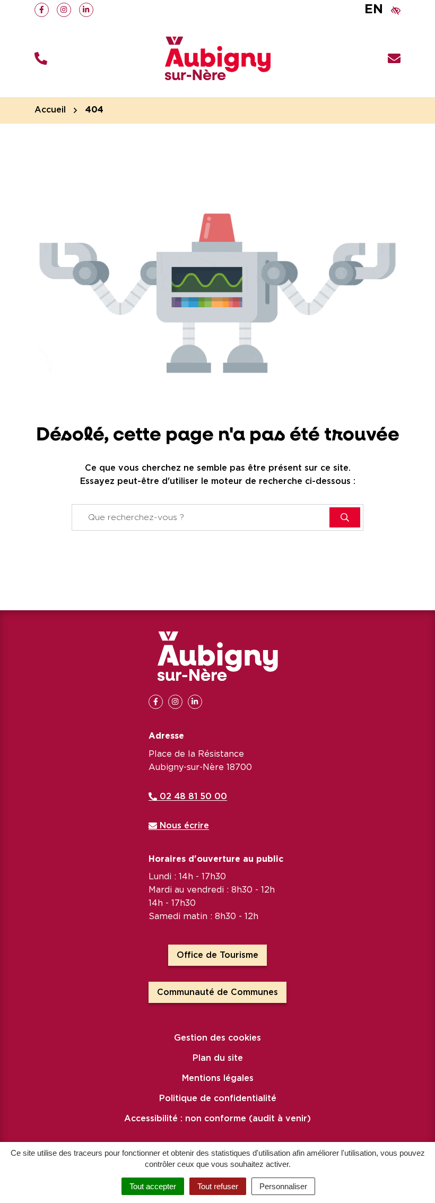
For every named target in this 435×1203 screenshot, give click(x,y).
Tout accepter (152, 1186)
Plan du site (218, 1058)
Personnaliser (283, 1186)
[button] (40, 58)
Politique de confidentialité (217, 1098)
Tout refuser (217, 1186)
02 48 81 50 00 (192, 796)
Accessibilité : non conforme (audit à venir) (217, 1118)
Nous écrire (183, 825)
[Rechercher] (344, 517)
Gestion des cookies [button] (217, 1038)
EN (373, 9)
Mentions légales (218, 1078)
